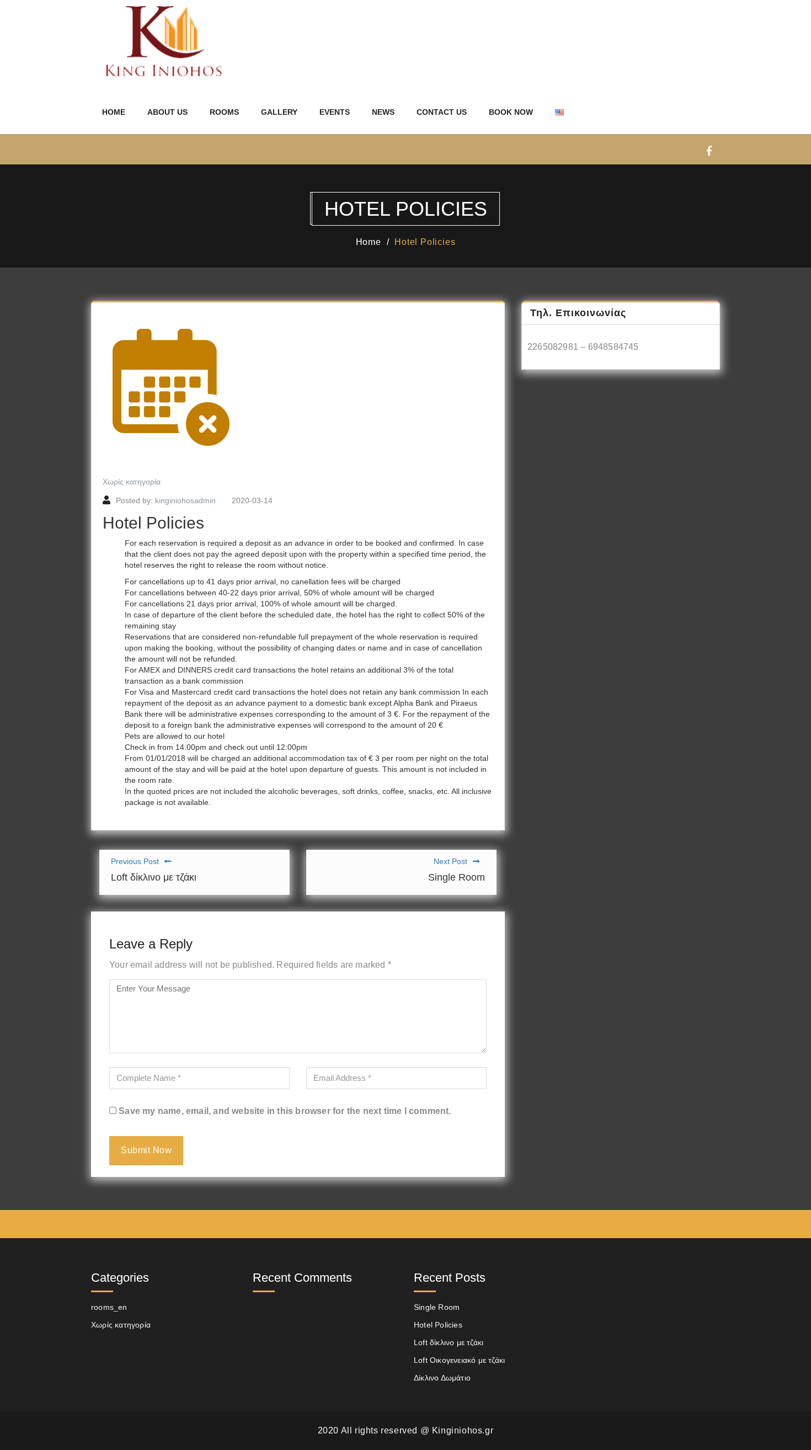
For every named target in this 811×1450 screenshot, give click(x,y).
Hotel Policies (424, 242)
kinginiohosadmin (185, 500)
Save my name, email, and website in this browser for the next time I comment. (285, 1111)
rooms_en (109, 1307)
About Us (167, 112)
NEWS (383, 112)
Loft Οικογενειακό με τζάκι (459, 1360)
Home (113, 112)
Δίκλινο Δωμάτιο (442, 1377)
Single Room (437, 1307)
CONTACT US (442, 112)
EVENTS (334, 112)
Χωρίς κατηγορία (132, 481)
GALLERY (279, 112)
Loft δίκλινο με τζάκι (448, 1342)
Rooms (224, 112)
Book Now (511, 112)
